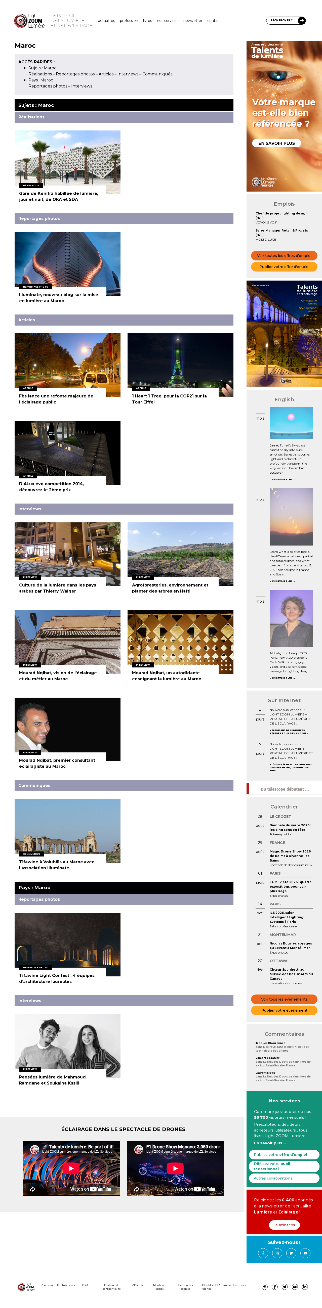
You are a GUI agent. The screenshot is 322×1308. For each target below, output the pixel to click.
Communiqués (157, 74)
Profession (129, 20)
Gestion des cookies (185, 1286)
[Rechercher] (302, 21)
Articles (106, 74)
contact (214, 20)
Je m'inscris (284, 1225)
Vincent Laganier (267, 1058)
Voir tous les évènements (284, 999)
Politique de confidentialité (112, 1286)
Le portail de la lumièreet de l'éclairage (71, 20)
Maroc (42, 68)
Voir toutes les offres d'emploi (284, 255)
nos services (167, 20)
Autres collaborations (273, 1178)
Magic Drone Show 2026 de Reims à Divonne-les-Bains (290, 855)
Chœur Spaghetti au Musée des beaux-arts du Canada (291, 974)
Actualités (106, 20)
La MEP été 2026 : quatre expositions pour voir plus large (291, 886)
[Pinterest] (265, 1287)
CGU (85, 1285)
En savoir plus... (283, 479)
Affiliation (138, 1285)
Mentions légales (159, 1286)
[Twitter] (291, 1253)
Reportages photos (75, 74)
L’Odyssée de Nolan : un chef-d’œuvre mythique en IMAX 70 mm (290, 767)
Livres (147, 20)
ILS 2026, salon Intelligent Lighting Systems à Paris (286, 917)
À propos (47, 1285)
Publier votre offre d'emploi (284, 266)
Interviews (127, 74)
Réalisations (40, 74)
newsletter (192, 20)
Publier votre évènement (284, 1010)
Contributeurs (66, 1285)
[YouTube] (305, 1253)
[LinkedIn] (277, 1253)
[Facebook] (263, 1253)
